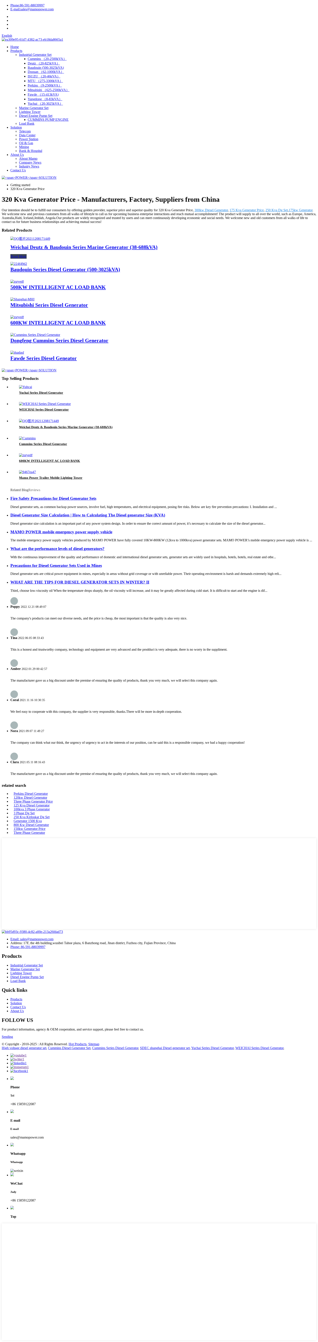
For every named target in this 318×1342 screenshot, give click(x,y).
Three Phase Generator (29, 832)
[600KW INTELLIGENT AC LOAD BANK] (17, 317)
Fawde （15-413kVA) (43, 94)
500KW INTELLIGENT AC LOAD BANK (58, 287)
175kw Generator (300, 210)
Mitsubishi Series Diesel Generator (49, 305)
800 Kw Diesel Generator (31, 825)
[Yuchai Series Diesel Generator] (25, 387)
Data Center (27, 135)
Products (16, 51)
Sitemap (93, 1044)
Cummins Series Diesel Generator (43, 444)
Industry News (29, 166)
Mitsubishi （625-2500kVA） (48, 90)
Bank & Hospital (30, 151)
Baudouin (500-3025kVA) (46, 67)
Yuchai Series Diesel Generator (41, 392)
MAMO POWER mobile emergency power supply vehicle (61, 532)
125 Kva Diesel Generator (32, 805)
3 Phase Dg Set (24, 813)
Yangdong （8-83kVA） (45, 99)
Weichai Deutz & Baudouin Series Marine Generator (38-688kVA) (83, 247)
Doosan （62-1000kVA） (46, 72)
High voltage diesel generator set (24, 1048)
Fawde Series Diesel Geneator (43, 358)
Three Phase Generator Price (33, 801)
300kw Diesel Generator (211, 210)
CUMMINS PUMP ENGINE (48, 119)
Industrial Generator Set (35, 54)
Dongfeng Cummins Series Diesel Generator (59, 340)
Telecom (25, 131)
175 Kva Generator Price (247, 210)
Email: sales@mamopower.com (31, 939)
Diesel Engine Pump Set (35, 116)
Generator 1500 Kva (28, 821)
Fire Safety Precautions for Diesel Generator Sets (53, 498)
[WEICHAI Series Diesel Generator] (45, 404)
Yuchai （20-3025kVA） (45, 103)
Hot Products (78, 1044)
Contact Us (18, 170)
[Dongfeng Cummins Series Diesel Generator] (35, 335)
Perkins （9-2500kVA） (45, 85)
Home (14, 47)
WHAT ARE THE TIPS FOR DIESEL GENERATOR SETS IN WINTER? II (79, 582)
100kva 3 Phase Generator (32, 809)
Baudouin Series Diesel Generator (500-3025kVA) (65, 269)
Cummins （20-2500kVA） (47, 59)
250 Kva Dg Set (276, 210)
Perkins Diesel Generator (31, 793)
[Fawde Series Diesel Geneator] (17, 352)
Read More (18, 256)
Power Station (28, 139)
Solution (16, 127)
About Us (17, 154)
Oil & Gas (26, 143)
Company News (30, 162)
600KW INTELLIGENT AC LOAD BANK (58, 323)
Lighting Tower (29, 112)
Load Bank (26, 123)
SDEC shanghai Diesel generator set (165, 1048)
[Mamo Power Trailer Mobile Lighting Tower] (27, 472)
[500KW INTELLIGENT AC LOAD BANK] (17, 281)
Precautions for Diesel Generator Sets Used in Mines (56, 565)
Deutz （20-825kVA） (44, 63)
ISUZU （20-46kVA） (44, 76)
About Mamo (28, 158)
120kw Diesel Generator (30, 797)
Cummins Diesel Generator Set (69, 1048)
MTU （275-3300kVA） (45, 81)
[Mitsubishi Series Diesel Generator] (22, 299)
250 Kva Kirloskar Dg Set (32, 817)
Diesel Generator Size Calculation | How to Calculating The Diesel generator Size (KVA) (87, 515)
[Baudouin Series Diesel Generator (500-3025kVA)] (18, 264)
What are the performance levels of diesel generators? (57, 548)
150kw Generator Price (29, 829)
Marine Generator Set (33, 108)
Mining (24, 147)
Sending (7, 1037)
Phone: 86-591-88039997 (27, 947)
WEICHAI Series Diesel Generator (44, 409)
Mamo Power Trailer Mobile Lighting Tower (50, 477)
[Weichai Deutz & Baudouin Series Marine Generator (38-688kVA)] (30, 238)
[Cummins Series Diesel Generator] (27, 438)
